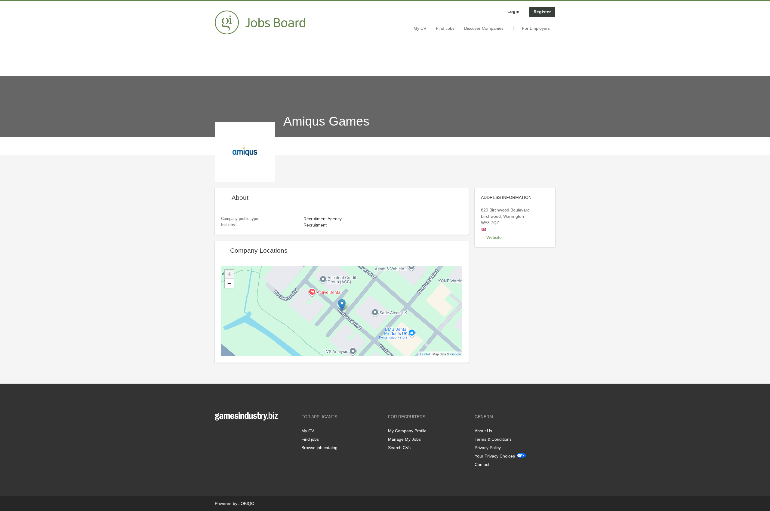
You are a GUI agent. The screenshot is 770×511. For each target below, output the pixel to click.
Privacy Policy (488, 447)
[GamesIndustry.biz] (260, 23)
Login (513, 11)
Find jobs (310, 439)
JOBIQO (246, 503)
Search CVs (399, 447)
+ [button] (229, 274)
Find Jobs (445, 28)
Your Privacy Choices (495, 456)
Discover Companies (484, 28)
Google (455, 353)
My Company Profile (407, 430)
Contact (482, 464)
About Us (483, 430)
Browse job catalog (319, 447)
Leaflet (425, 353)
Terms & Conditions (493, 439)
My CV (420, 28)
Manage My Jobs (404, 439)
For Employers (536, 28)
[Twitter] (229, 433)
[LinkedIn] (238, 433)
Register (542, 11)
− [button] (229, 283)
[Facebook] (219, 433)
